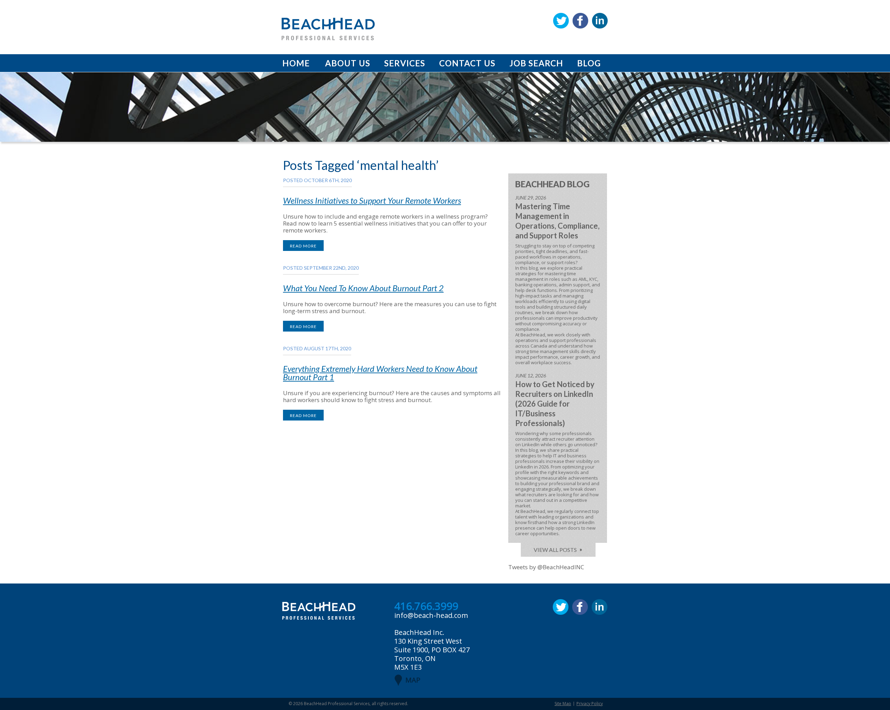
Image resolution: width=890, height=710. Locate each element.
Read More (303, 245)
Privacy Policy (589, 704)
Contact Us (467, 63)
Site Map (563, 704)
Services (404, 63)
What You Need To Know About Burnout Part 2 (363, 288)
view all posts (555, 549)
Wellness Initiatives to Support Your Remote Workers (372, 200)
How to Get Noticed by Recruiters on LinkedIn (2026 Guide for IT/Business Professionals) (554, 404)
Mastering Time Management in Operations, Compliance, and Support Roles (557, 221)
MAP (412, 680)
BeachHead (328, 29)
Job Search (536, 63)
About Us (347, 63)
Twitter (561, 20)
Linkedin (600, 20)
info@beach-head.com (431, 615)
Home (296, 63)
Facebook (580, 20)
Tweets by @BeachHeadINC (546, 567)
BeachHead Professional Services (337, 704)
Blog (589, 63)
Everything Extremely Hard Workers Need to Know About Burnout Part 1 (380, 373)
